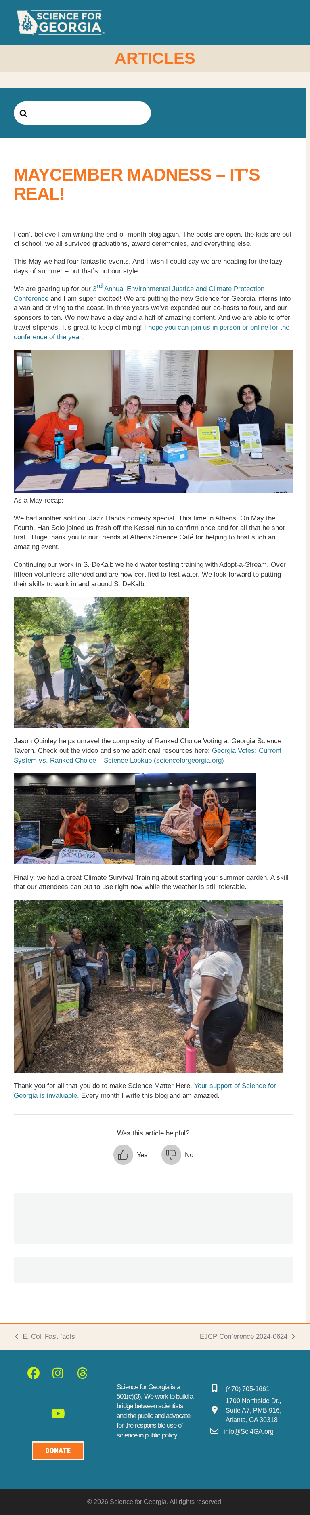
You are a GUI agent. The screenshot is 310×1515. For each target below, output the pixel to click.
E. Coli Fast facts (45, 1337)
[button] (290, 22)
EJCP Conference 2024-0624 (243, 1337)
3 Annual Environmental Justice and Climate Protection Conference (139, 292)
